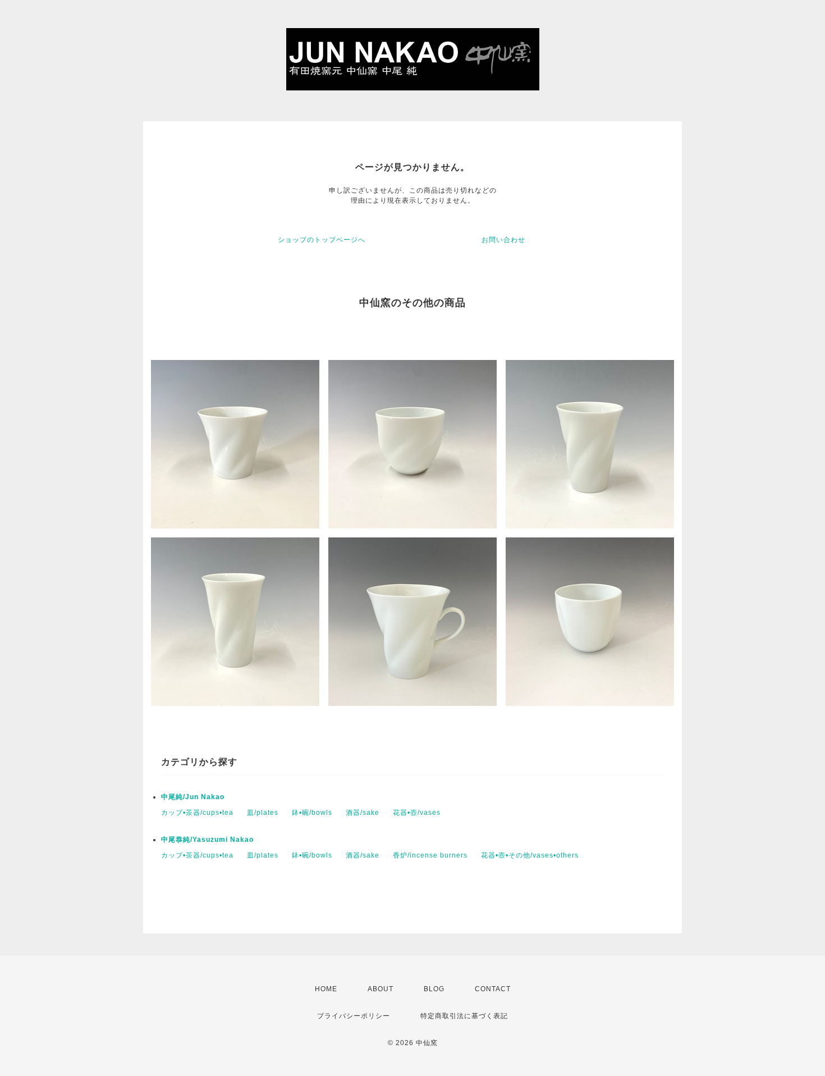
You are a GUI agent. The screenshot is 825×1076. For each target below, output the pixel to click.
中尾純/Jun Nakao (192, 797)
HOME (326, 989)
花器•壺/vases (417, 813)
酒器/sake (362, 813)
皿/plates (262, 813)
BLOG (434, 989)
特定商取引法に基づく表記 (464, 1016)
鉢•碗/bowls (312, 813)
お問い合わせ (503, 240)
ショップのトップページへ (321, 240)
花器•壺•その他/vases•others (530, 855)
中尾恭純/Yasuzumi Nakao (207, 840)
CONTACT (493, 989)
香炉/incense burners (430, 855)
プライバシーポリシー (353, 1016)
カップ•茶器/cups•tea (197, 813)
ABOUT (380, 989)
